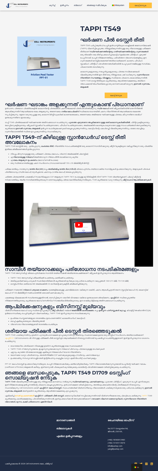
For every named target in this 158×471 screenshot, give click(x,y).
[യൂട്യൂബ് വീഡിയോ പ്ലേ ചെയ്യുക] (79, 225)
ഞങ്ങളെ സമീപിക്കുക (97, 5)
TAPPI (145, 395)
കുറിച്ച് (52, 5)
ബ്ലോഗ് (78, 5)
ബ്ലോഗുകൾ (64, 428)
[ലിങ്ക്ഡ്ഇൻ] (151, 463)
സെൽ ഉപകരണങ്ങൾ (24, 395)
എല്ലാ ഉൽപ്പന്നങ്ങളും (69, 436)
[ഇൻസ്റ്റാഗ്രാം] (146, 463)
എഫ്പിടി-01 (9, 338)
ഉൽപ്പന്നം (64, 5)
